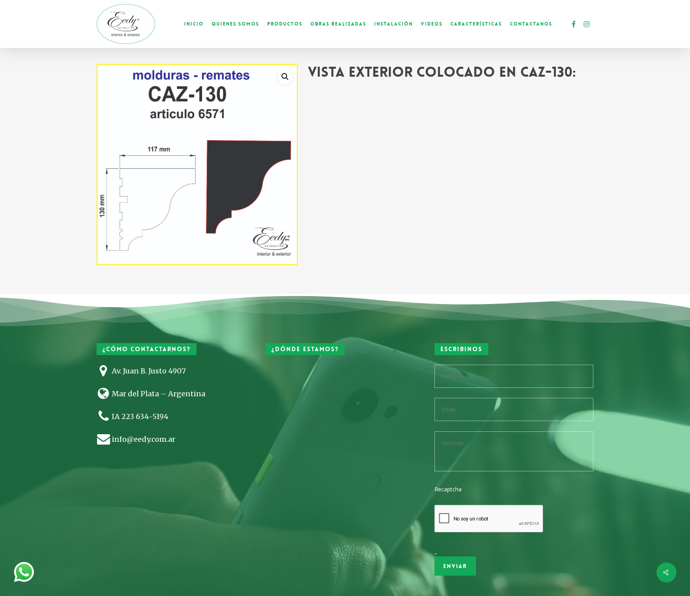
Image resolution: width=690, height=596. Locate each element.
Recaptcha (448, 489)
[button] (285, 77)
